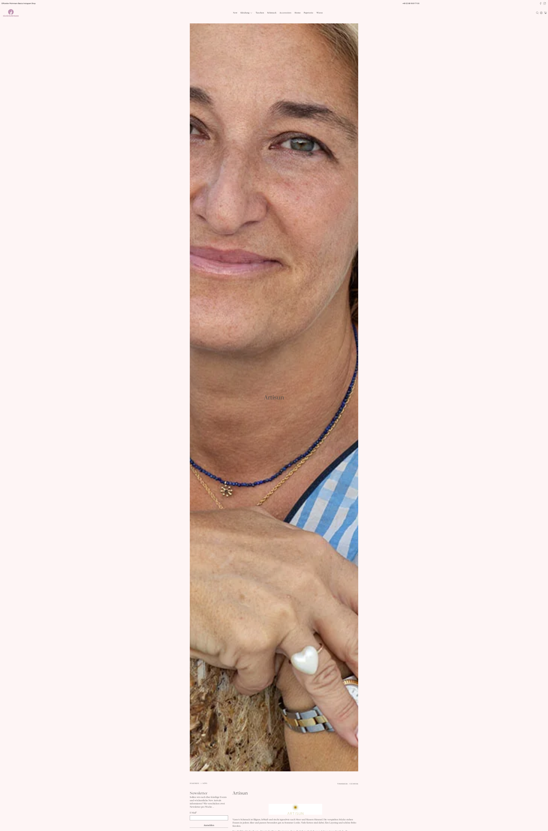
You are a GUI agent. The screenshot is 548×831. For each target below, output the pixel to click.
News (204, 783)
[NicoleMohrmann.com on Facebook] (540, 3)
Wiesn (320, 13)
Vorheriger (342, 784)
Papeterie (308, 13)
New (235, 13)
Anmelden (209, 825)
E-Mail (193, 812)
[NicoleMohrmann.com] (11, 13)
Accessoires (285, 13)
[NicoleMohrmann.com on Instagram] (544, 3)
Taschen (260, 13)
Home (298, 13)
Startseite (194, 783)
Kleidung (245, 13)
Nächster (353, 784)
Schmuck (271, 13)
